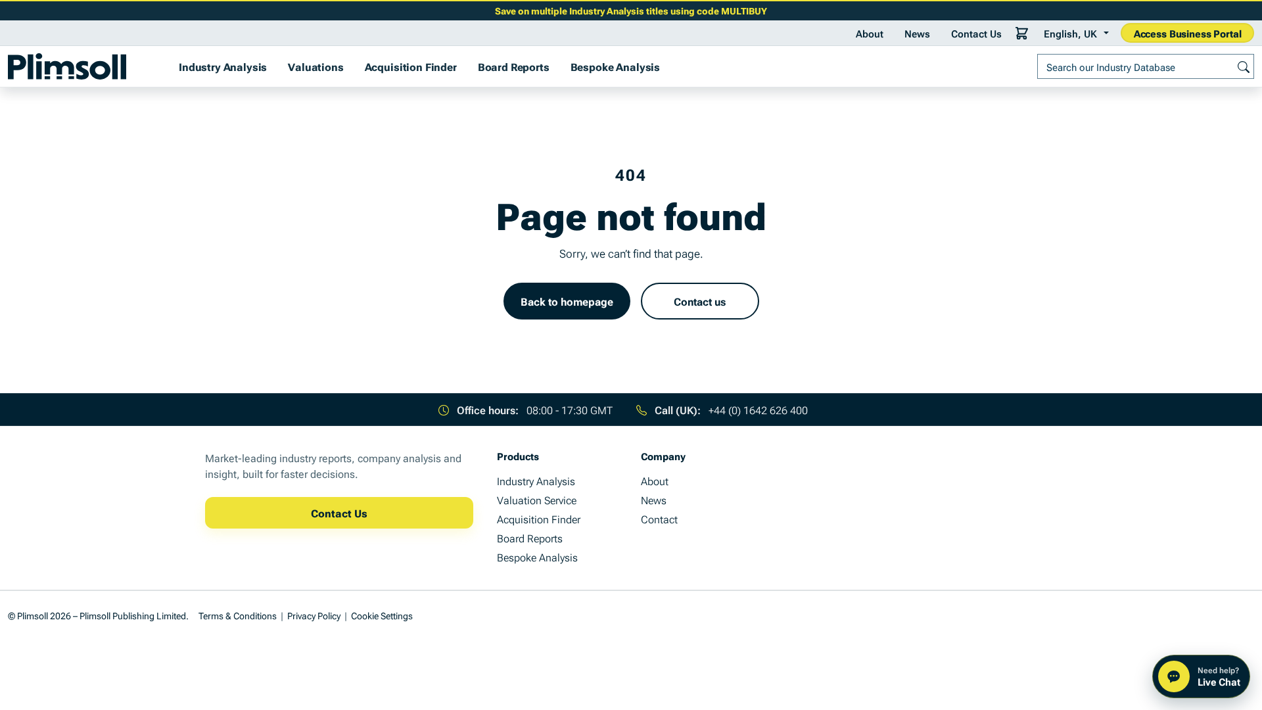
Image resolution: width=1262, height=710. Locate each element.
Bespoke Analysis (615, 66)
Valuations (315, 66)
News (917, 33)
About (869, 33)
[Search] (1243, 66)
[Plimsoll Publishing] (67, 66)
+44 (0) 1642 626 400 (758, 409)
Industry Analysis (223, 66)
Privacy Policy (313, 615)
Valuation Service (536, 500)
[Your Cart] (1022, 33)
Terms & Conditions (238, 615)
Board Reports (513, 66)
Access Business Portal (1188, 33)
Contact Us (976, 33)
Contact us (700, 301)
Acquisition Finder (411, 66)
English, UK (1070, 33)
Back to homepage (567, 301)
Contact (659, 519)
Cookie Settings (382, 615)
